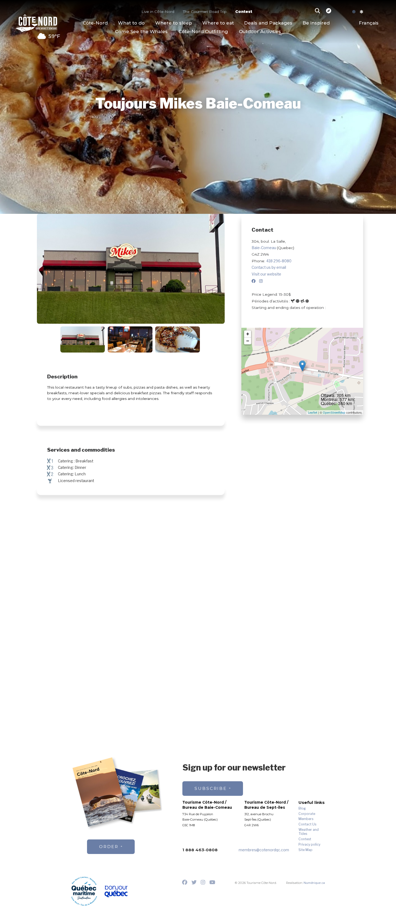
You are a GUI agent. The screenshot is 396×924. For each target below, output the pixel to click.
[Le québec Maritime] (84, 891)
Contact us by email (269, 267)
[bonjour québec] (115, 891)
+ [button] (247, 334)
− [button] (247, 341)
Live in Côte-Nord (157, 12)
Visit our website (266, 274)
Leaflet (312, 412)
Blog (302, 808)
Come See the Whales (141, 31)
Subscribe (210, 788)
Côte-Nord (95, 23)
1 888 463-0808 (200, 849)
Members (305, 819)
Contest (243, 12)
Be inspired (316, 23)
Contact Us (307, 824)
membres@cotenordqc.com (264, 850)
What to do (131, 23)
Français (368, 23)
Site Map (305, 850)
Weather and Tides (308, 832)
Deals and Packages (268, 23)
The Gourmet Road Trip (205, 12)
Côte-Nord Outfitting (203, 31)
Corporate (306, 814)
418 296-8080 (278, 261)
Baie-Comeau (264, 248)
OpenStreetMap (334, 412)
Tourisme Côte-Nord (36, 22)
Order (109, 846)
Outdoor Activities (260, 31)
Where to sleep (173, 23)
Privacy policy (309, 844)
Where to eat (218, 23)
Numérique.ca (314, 883)
